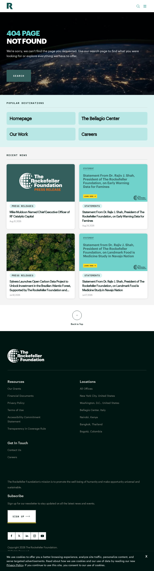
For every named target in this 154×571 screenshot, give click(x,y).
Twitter (19, 536)
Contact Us (14, 450)
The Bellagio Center (100, 118)
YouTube (42, 536)
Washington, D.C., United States (99, 402)
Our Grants (14, 388)
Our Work (19, 134)
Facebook (11, 536)
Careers (89, 134)
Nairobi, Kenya (89, 417)
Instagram (34, 536)
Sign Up (18, 516)
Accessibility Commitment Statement (24, 419)
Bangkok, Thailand (91, 424)
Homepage (21, 118)
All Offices (86, 388)
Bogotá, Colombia (91, 431)
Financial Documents (21, 395)
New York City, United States (97, 395)
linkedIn (27, 536)
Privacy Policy (15, 565)
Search (18, 75)
